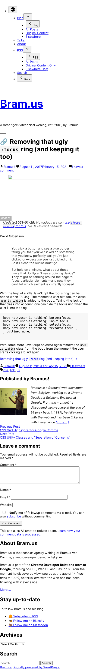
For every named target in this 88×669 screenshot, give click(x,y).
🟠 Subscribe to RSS (23, 616)
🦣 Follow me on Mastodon (28, 625)
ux (18, 370)
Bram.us (21, 103)
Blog (20, 18)
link (12, 370)
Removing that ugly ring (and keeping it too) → (38, 359)
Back (27, 79)
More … (5, 589)
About (21, 44)
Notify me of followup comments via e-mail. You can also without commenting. (42, 514)
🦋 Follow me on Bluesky (26, 620)
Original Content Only (41, 65)
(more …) (62, 422)
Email (5, 497)
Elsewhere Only (37, 69)
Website (6, 505)
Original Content (37, 33)
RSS (20, 50)
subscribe (14, 516)
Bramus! (9, 166)
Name (5, 490)
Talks (21, 40)
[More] (13, 9)
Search (22, 72)
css (6, 370)
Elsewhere (33, 36)
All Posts (32, 29)
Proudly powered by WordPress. (36, 667)
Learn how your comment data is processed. (40, 532)
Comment (8, 464)
